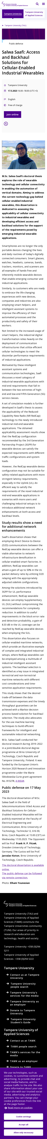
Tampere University (13, 13)
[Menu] (42, 3)
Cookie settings (23, 1116)
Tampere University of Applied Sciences (34, 14)
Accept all (23, 1124)
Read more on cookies (20, 1107)
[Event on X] (6, 124)
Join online (13, 114)
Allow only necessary (23, 1132)
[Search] (36, 3)
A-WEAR (20, 780)
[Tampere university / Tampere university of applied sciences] (15, 4)
